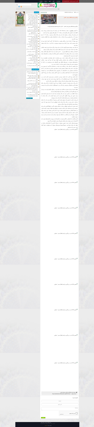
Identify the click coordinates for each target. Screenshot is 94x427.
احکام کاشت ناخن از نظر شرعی (33, 83)
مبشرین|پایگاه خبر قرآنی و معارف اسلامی (70, 7)
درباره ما (46, 1)
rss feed (21, 6)
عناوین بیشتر (30, 98)
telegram (19, 6)
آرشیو (50, 1)
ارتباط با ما (41, 1)
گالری (53, 1)
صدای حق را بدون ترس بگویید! (33, 76)
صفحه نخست (58, 1)
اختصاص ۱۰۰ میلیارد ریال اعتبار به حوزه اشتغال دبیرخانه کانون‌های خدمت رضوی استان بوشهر (32, 55)
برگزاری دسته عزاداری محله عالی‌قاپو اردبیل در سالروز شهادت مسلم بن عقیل (32, 73)
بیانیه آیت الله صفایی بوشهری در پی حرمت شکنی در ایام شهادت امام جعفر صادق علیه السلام (32, 24)
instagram (17, 6)
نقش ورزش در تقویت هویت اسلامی (32, 75)
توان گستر (46, 425)
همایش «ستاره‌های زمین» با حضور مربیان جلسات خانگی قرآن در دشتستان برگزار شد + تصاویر (33, 21)
